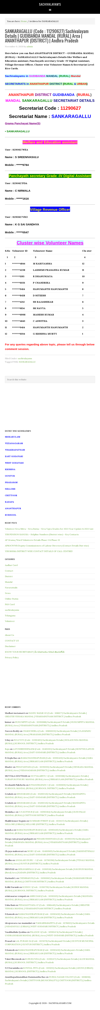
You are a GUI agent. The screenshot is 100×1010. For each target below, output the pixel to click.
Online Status (11, 598)
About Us (9, 635)
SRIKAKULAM (12, 436)
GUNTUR (10, 476)
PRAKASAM (11, 482)
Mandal (8, 582)
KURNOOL (10, 515)
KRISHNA (10, 469)
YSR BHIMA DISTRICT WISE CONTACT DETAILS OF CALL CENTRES (39, 551)
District (9, 576)
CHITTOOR (11, 495)
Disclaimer (10, 646)
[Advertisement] (50, 406)
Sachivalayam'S (50, 4)
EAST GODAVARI (14, 456)
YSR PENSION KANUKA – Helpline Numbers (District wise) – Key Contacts (42, 534)
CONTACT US (12, 640)
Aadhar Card (11, 565)
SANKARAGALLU (27, 361)
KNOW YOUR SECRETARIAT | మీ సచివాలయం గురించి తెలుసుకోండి (34, 652)
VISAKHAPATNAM (15, 449)
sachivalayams (25, 358)
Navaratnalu (11, 587)
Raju (7, 749)
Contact (9, 570)
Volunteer (10, 621)
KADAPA (9, 502)
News (8, 593)
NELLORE (10, 489)
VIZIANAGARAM (14, 443)
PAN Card (10, 604)
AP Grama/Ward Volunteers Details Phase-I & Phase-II (32, 540)
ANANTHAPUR (13, 508)
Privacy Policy (12, 657)
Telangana (10, 615)
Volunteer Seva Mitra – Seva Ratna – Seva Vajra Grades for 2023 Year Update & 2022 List (49, 529)
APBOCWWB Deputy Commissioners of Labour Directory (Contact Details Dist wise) (47, 545)
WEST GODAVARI (14, 463)
